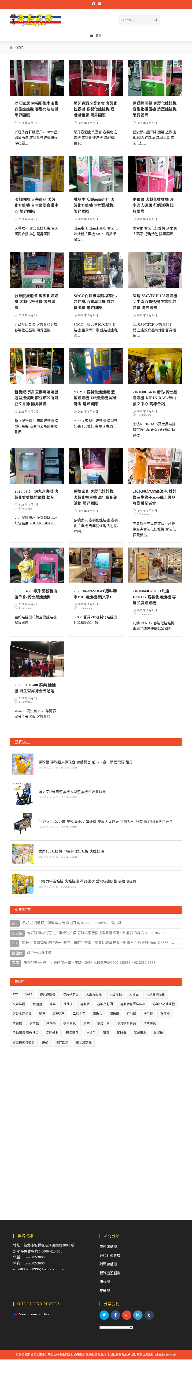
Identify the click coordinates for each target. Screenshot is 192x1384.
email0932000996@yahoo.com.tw (38, 1269)
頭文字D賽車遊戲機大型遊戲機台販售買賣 (72, 792)
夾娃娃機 (19, 1004)
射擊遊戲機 (108, 1264)
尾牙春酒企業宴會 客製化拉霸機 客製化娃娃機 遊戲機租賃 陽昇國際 (96, 109)
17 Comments (69, 797)
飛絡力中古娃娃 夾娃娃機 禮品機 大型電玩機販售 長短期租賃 (87, 881)
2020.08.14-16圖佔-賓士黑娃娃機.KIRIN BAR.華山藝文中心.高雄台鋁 (155, 398)
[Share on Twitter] (104, 1315)
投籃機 (165, 1013)
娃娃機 (68, 1004)
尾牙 (42, 1013)
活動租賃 (150, 1023)
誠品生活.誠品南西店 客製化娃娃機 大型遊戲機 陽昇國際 (94, 205)
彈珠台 (97, 1013)
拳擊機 (34, 1023)
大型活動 (115, 994)
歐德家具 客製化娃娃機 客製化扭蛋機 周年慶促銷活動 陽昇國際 (96, 497)
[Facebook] (94, 4)
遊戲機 (158, 1032)
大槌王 (134, 994)
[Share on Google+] (126, 1315)
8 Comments (68, 886)
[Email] (99, 4)
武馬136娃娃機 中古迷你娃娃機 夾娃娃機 (71, 851)
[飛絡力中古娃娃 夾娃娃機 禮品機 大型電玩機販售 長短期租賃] (22, 883)
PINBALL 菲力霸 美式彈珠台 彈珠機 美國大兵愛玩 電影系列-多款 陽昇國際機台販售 (105, 822)
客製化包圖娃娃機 (132, 1004)
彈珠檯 (114, 1013)
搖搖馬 (51, 1023)
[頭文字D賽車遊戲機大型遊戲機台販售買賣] (22, 794)
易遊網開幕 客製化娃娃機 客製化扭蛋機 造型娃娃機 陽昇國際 (155, 109)
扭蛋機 (148, 1013)
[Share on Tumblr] (149, 1315)
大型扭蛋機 (94, 994)
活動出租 (103, 1023)
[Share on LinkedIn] (138, 1315)
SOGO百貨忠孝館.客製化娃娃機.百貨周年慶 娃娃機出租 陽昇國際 (95, 302)
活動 (86, 1023)
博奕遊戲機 (47, 994)
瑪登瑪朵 (72, 1032)
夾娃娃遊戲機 (110, 1255)
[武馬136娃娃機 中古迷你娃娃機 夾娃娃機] (22, 853)
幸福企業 (79, 1013)
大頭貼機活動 (155, 994)
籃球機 (121, 1032)
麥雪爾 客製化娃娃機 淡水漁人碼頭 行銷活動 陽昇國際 (153, 205)
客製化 (85, 1004)
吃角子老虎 (71, 994)
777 (15, 994)
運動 (45, 1042)
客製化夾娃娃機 (164, 1004)
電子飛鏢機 (84, 1042)
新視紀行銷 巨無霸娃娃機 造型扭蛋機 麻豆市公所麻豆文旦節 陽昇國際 (36, 398)
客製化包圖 (105, 1004)
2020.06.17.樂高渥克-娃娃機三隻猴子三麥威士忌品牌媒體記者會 (155, 497)
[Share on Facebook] (115, 1315)
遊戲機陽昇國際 (24, 1042)
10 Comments (69, 857)
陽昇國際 (62, 1042)
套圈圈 (37, 1004)
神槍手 (91, 1032)
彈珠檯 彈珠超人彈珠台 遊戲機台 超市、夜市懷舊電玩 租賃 (85, 762)
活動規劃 (52, 1032)
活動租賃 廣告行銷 (26, 1032)
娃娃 (53, 1004)
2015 (28, 994)
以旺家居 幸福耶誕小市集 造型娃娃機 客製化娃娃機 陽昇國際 (36, 109)
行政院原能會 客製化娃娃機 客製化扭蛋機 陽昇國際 (36, 302)
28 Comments (69, 767)
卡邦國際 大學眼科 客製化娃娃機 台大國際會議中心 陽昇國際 (36, 205)
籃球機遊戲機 (110, 1273)
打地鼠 (131, 1013)
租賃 (106, 1032)
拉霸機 (17, 1023)
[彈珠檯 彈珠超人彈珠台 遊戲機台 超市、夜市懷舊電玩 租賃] (22, 764)
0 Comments (144, 415)
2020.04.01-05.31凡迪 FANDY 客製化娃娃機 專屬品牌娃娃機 (154, 597)
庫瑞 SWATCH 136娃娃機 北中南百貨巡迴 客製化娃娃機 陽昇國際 (155, 302)
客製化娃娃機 (22, 1013)
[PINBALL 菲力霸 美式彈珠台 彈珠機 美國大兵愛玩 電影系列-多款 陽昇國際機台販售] (22, 824)
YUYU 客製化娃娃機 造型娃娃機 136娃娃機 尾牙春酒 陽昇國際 (95, 398)
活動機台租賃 (126, 1023)
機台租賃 (69, 1023)
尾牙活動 (59, 1013)
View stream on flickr (35, 1314)
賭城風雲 (140, 1032)
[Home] (11, 47)
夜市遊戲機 (108, 1247)
